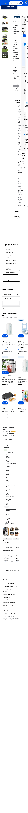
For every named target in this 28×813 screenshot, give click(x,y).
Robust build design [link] (10, 477)
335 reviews (11, 433)
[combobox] (16, 3)
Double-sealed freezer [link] (11, 463)
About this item (7, 289)
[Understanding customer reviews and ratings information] (17, 435)
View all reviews (8, 439)
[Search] (20, 3)
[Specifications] (18, 298)
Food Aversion (6, 597)
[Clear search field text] (18, 3)
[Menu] (2, 3)
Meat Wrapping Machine (8, 583)
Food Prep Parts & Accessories (10, 613)
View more (9, 417)
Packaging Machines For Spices (10, 586)
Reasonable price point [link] (11, 485)
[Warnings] (18, 309)
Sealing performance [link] (11, 509)
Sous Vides (5, 610)
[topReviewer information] (12, 561)
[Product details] (18, 294)
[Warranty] (16, 303)
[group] (19, 63)
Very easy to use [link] (9, 452)
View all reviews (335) (11, 570)
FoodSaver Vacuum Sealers (9, 602)
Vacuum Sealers (7, 599)
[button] (16, 101)
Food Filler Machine (7, 591)
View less (12, 523)
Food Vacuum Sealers (8, 608)
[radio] (15, 72)
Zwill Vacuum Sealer (8, 589)
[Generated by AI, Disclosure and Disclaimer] (9, 524)
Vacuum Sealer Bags (8, 605)
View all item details (20, 205)
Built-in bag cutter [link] (10, 496)
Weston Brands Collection (9, 594)
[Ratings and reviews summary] (18, 427)
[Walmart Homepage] (6, 3)
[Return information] (23, 33)
